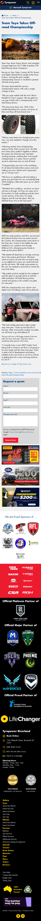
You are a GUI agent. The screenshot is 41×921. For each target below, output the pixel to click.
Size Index (6, 872)
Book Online (8, 850)
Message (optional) (10, 414)
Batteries (6, 831)
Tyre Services (7, 834)
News (5, 859)
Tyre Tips (6, 817)
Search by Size (8, 809)
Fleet (5, 856)
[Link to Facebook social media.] (18, 916)
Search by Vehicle (9, 806)
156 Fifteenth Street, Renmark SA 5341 (20, 741)
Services (6, 828)
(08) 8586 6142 (13, 747)
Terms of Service (27, 432)
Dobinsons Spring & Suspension (14, 842)
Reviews (6, 865)
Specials (6, 845)
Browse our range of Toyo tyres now (16, 364)
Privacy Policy (13, 432)
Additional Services (10, 839)
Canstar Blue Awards (10, 875)
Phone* (6, 393)
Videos (6, 862)
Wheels (6, 820)
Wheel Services (8, 836)
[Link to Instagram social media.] (23, 916)
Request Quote (10, 440)
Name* (6, 386)
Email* (5, 400)
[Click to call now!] (28, 2)
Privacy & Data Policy (15, 911)
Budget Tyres (7, 878)
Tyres (5, 803)
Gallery (6, 800)
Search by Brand (9, 811)
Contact (6, 847)
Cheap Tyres (7, 880)
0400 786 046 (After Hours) (16, 752)
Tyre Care (6, 814)
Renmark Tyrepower (22, 7)
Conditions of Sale (27, 911)
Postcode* (7, 407)
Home (6, 15)
